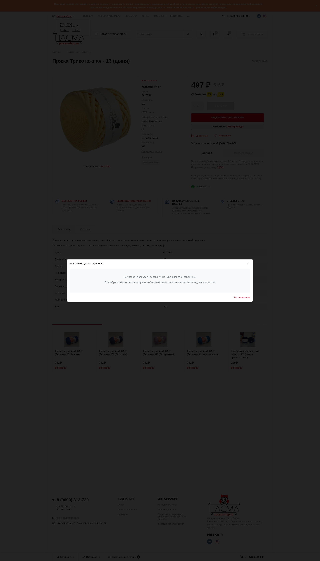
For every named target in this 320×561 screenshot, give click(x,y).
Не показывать (242, 297)
